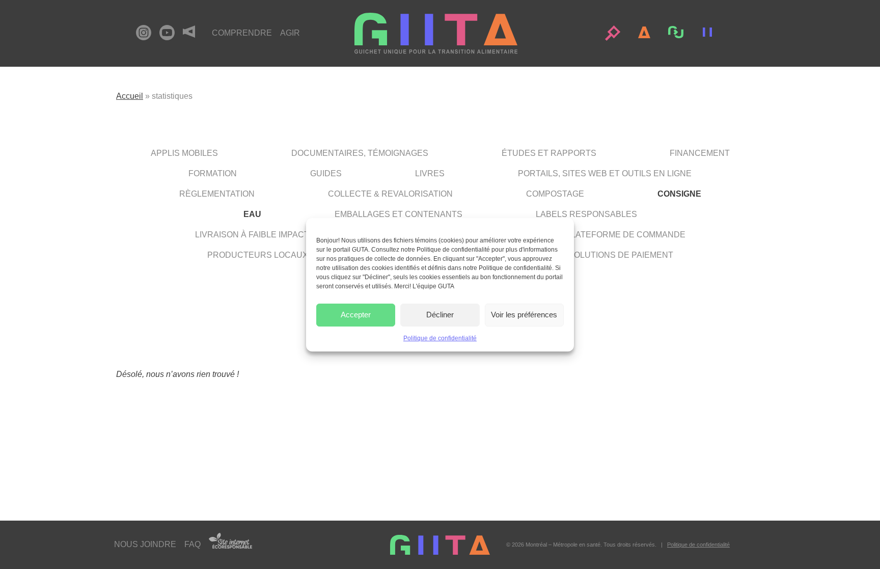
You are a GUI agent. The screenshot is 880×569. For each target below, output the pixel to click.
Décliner (440, 314)
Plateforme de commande (625, 234)
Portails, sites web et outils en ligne (605, 173)
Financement (700, 153)
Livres (430, 173)
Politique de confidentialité (440, 338)
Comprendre (242, 33)
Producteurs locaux (257, 255)
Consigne (679, 193)
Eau (252, 214)
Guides (326, 173)
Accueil (129, 96)
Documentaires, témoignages (359, 153)
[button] (612, 33)
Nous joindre (145, 544)
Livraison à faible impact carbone (273, 234)
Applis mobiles (184, 153)
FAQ (192, 544)
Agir (290, 33)
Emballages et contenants (398, 214)
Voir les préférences (524, 314)
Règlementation (217, 193)
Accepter (356, 314)
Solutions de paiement (620, 255)
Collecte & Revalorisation (390, 193)
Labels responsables (586, 214)
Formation (212, 173)
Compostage (555, 193)
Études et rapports (549, 153)
